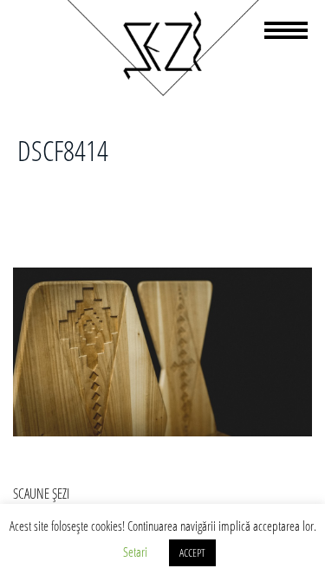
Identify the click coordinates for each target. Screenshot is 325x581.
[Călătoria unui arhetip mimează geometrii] (162, 92)
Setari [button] (135, 551)
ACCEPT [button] (192, 552)
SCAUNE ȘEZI (41, 493)
